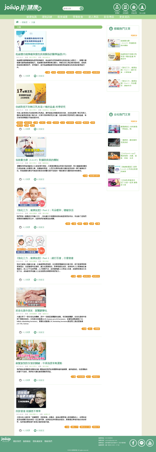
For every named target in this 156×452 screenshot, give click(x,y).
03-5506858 (108, 438)
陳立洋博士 (33, 57)
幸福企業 (134, 7)
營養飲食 (78, 17)
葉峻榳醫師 (33, 314)
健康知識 (31, 17)
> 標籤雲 (24, 22)
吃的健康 (53, 110)
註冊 (144, 13)
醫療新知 (45, 163)
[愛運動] (117, 7)
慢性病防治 (46, 57)
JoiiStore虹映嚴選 (125, 12)
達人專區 (93, 17)
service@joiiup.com (111, 440)
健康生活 (45, 314)
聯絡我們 (48, 441)
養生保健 (45, 213)
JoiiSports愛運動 (117, 12)
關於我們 (17, 441)
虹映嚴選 (125, 7)
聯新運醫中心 (33, 414)
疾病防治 (45, 110)
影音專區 (109, 17)
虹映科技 (74, 450)
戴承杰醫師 (33, 213)
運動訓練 (47, 17)
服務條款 (27, 441)
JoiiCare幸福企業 (134, 12)
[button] (81, 8)
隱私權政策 (37, 441)
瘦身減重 (62, 17)
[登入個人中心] (142, 7)
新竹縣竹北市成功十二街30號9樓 (115, 442)
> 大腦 (32, 22)
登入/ (141, 13)
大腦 (19, 27)
